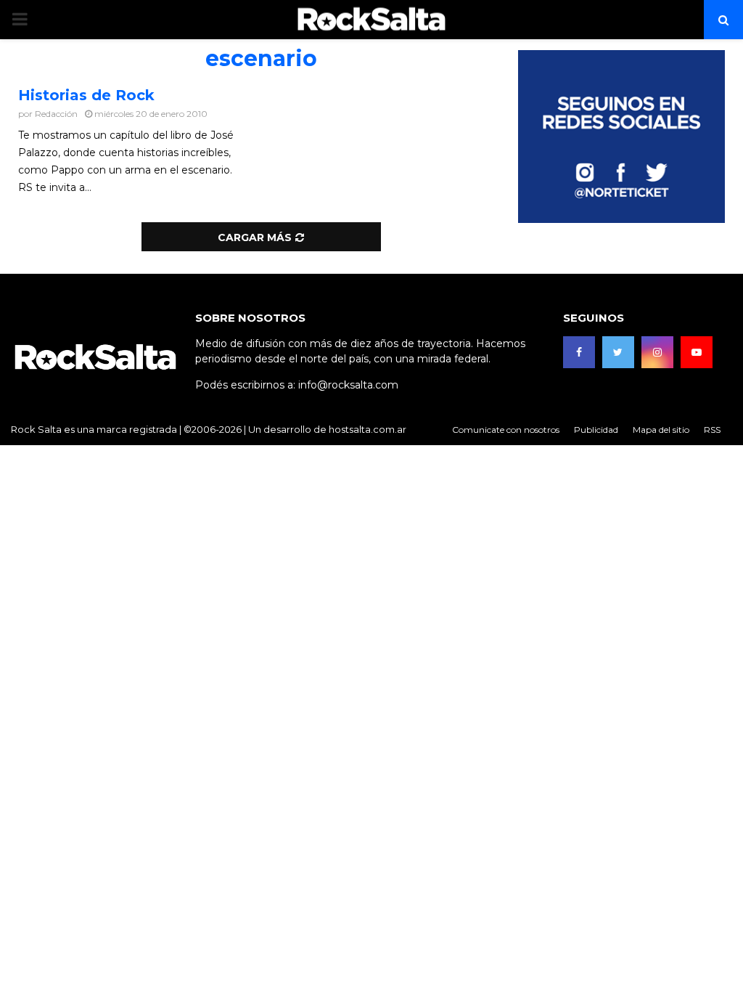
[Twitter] (618, 352)
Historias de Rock (86, 95)
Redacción (56, 113)
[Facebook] (579, 352)
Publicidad (596, 429)
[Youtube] (697, 352)
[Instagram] (657, 352)
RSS (712, 429)
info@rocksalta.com (348, 384)
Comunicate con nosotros (505, 429)
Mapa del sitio (661, 429)
